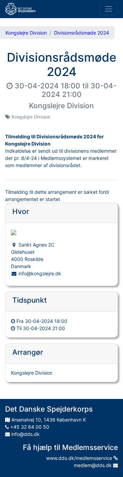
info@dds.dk (25, 434)
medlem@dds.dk (93, 465)
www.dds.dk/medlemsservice (79, 458)
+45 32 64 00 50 (29, 427)
